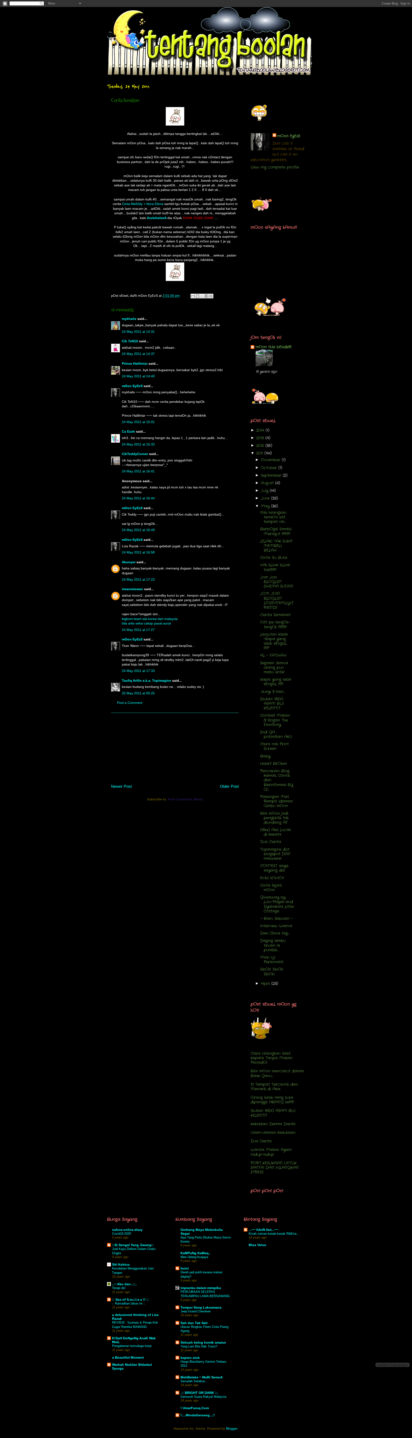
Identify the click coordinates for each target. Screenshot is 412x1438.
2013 (260, 438)
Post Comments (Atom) (185, 799)
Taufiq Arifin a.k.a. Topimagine (146, 680)
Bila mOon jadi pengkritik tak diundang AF (274, 818)
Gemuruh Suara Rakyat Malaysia (203, 1396)
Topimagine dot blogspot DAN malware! (275, 854)
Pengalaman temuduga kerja (131, 1346)
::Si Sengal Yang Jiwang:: (133, 1245)
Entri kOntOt (272, 878)
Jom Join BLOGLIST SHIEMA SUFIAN (276, 581)
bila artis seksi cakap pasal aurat (146, 623)
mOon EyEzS (132, 386)
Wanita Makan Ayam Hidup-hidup (271, 1152)
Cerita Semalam (275, 615)
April (266, 983)
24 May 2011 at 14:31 (138, 331)
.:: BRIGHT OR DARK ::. (199, 1393)
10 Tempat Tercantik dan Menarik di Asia (274, 1087)
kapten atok (190, 1358)
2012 (260, 445)
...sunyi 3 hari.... (272, 691)
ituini (184, 1268)
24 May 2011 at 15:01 (138, 422)
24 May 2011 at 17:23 (138, 579)
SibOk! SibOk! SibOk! (271, 972)
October (269, 468)
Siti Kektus (121, 1264)
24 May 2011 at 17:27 (138, 630)
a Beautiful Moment (128, 1357)
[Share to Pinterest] (211, 296)
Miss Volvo (257, 1245)
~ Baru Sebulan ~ (276, 918)
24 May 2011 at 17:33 (138, 671)
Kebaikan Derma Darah (273, 1124)
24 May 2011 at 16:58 (138, 552)
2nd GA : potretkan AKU (276, 734)
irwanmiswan (132, 589)
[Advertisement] (175, 746)
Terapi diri (118, 1288)
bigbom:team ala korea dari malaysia (150, 619)
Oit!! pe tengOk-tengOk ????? (275, 624)
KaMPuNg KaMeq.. (195, 1253)
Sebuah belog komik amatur (203, 1342)
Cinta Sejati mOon (271, 888)
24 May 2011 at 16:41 (138, 471)
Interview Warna (276, 926)
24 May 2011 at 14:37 (138, 354)
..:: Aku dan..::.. (124, 1284)
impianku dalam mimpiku (200, 1288)
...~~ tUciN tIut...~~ (263, 1230)
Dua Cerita (270, 841)
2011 (260, 453)
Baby (265, 756)
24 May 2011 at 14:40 (138, 376)
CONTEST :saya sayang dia (274, 868)
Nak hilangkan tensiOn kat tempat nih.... (273, 517)
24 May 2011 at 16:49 (138, 530)
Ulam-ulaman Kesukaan (273, 1132)
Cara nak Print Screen (274, 746)
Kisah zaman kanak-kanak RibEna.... (274, 1233)
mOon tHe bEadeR (274, 347)
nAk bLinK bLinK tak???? (275, 567)
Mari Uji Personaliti (271, 960)
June (266, 498)
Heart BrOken (273, 763)
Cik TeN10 (130, 341)
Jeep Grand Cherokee (195, 1311)
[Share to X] (202, 296)
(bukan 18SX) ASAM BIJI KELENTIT (272, 703)
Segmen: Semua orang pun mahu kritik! (274, 667)
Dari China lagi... (275, 933)
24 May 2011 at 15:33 (138, 444)
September (272, 475)
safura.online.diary (127, 1230)
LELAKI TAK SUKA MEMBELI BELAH (276, 545)
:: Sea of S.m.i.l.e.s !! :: (130, 1299)
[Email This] (193, 296)
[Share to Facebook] (206, 296)
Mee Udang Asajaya (194, 1257)
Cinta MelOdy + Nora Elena (142, 204)
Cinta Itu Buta (273, 557)
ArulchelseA (156, 218)
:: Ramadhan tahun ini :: (128, 1303)
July (265, 490)
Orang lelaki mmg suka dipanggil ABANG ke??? (272, 1100)
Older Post (229, 786)
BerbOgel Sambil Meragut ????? (276, 531)
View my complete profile (275, 167)
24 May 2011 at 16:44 (138, 498)
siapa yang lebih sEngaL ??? (275, 682)
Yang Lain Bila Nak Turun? (198, 1346)
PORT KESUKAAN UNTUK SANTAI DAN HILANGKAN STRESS (275, 1167)
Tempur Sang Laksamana (200, 1307)
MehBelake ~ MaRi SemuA (201, 1377)
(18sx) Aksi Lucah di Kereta (275, 832)
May (266, 506)
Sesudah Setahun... (194, 1381)
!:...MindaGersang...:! (197, 1415)
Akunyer (128, 562)
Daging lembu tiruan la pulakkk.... (273, 945)
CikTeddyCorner (135, 454)
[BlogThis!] (197, 296)
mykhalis (129, 319)
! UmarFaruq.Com (194, 1408)
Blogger (231, 1428)
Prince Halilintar (135, 363)
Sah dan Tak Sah (194, 1323)
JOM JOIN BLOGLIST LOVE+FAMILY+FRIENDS (277, 600)
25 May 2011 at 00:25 (138, 693)
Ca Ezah (128, 431)
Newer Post (121, 786)
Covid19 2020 (121, 1233)
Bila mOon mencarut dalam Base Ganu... (277, 1073)
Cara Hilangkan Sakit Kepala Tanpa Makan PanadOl (272, 1058)
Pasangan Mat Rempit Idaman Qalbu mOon (276, 801)
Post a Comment (129, 703)
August (268, 483)
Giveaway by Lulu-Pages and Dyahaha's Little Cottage (277, 904)
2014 (261, 430)
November (271, 460)
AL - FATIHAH (273, 655)
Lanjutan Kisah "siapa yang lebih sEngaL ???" (274, 641)
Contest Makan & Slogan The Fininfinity (275, 720)
